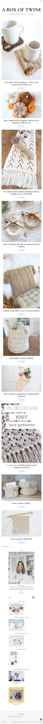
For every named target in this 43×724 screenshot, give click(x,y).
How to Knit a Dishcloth (21, 539)
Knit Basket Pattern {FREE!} (21, 358)
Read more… (21, 592)
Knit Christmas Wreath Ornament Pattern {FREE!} (21, 245)
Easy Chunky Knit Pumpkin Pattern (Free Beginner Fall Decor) (21, 121)
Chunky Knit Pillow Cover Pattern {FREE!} (21, 310)
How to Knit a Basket (21, 503)
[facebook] (3, 722)
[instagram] (5, 722)
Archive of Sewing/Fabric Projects (16, 721)
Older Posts (5, 546)
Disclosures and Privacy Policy (15, 716)
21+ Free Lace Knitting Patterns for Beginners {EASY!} (21, 466)
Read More (21, 88)
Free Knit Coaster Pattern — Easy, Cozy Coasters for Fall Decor (21, 83)
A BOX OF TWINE (21, 10)
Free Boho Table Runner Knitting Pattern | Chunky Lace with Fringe (21, 192)
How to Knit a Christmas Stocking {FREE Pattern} (21, 395)
